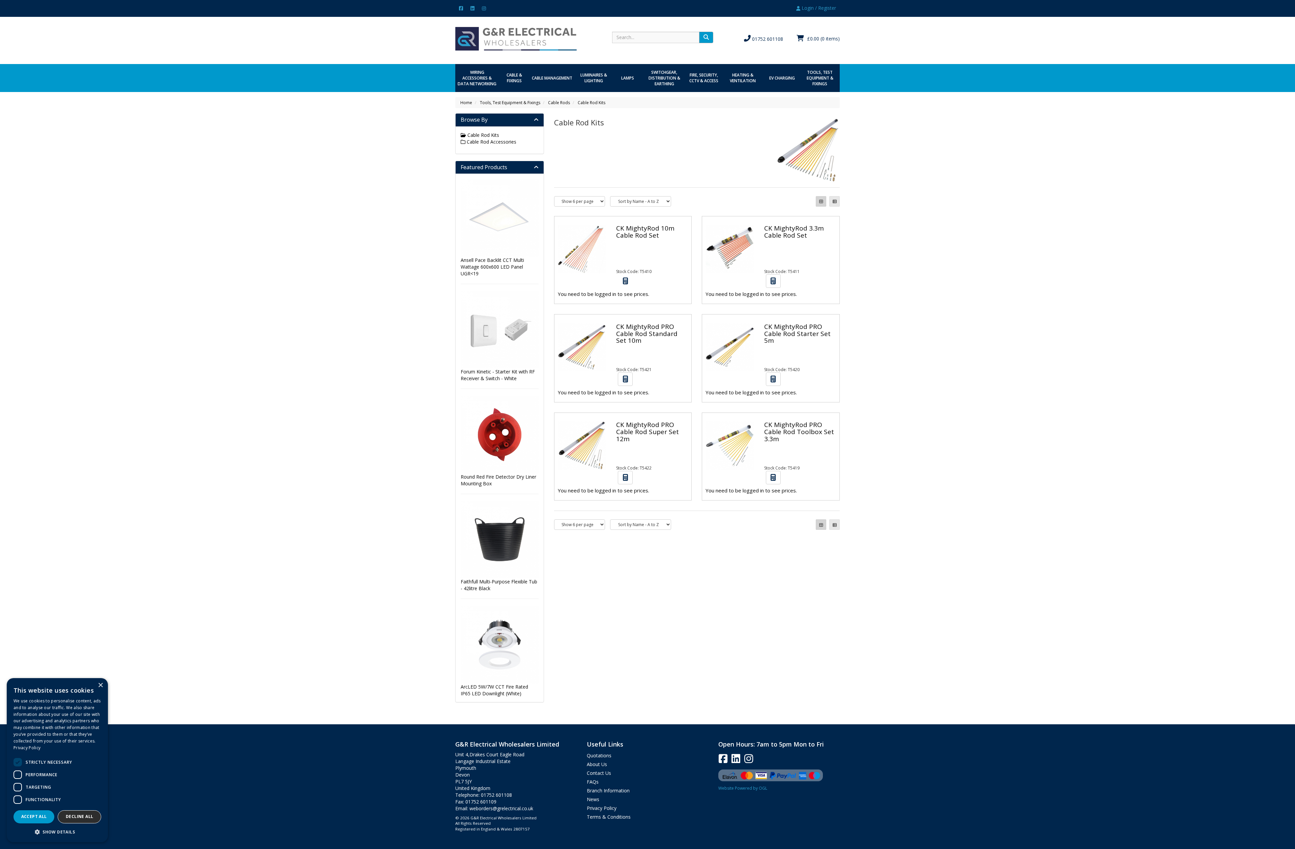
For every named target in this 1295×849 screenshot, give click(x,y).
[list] (834, 201)
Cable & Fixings (514, 78)
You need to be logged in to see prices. (603, 294)
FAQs (593, 782)
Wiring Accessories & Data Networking (477, 78)
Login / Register (818, 8)
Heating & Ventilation (743, 78)
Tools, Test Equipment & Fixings (820, 78)
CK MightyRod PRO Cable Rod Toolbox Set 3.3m (799, 431)
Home (466, 102)
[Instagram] (484, 7)
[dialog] (57, 760)
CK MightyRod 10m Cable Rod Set (645, 232)
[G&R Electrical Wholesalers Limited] (516, 38)
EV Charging (782, 78)
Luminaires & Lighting (593, 78)
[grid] (821, 201)
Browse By (474, 119)
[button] (57, 832)
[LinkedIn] (472, 7)
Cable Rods (559, 102)
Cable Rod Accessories (490, 142)
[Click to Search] (706, 37)
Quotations (599, 755)
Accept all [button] (34, 816)
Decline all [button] (79, 816)
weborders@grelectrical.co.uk (501, 808)
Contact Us (599, 773)
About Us (597, 764)
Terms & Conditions (609, 817)
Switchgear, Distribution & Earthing (664, 78)
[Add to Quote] (625, 281)
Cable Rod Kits (591, 102)
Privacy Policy (601, 808)
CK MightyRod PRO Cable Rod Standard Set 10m (647, 333)
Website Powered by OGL (742, 788)
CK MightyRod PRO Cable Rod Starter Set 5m (797, 333)
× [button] (100, 685)
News (593, 799)
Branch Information (608, 790)
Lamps (627, 78)
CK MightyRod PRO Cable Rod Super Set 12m (647, 431)
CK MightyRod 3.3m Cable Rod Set (794, 232)
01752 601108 (767, 39)
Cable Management (552, 78)
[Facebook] (461, 7)
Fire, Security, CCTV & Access (703, 78)
